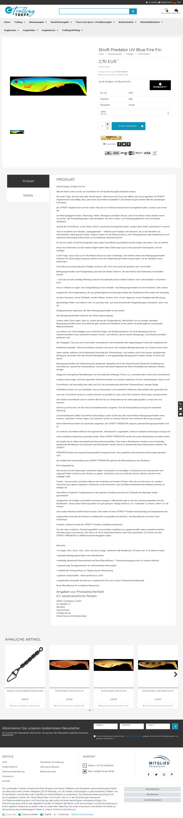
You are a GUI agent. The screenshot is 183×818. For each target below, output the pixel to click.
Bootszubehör (126, 22)
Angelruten (10, 30)
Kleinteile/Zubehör (150, 22)
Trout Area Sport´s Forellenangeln (94, 22)
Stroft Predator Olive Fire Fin (114, 691)
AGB (4, 762)
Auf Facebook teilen (119, 144)
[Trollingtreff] (18, 11)
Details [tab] (28, 195)
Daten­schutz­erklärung (13, 771)
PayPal (48, 814)
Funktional (63, 814)
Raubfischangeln (60, 22)
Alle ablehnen (152, 794)
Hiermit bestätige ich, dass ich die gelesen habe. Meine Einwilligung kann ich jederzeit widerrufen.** (137, 737)
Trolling (18, 22)
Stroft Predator (144, 54)
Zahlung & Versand (49, 767)
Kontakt (6, 781)
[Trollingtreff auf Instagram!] (164, 775)
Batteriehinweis (48, 771)
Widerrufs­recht (9, 767)
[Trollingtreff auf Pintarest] (172, 775)
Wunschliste (110, 144)
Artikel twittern (124, 144)
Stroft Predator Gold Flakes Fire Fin (158, 691)
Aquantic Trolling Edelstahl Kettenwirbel (25, 691)
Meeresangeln (37, 22)
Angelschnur (49, 30)
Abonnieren (175, 726)
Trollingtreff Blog (71, 30)
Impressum (8, 776)
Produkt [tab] (28, 181)
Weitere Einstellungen (82, 814)
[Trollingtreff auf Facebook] (148, 775)
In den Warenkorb (127, 126)
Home (7, 22)
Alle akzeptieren (152, 789)
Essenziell (11, 814)
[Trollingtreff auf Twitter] (156, 775)
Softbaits (130, 54)
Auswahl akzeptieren (152, 800)
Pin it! (128, 144)
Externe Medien (30, 814)
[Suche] (133, 11)
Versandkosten (121, 72)
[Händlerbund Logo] (160, 761)
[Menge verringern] (108, 128)
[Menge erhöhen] (108, 124)
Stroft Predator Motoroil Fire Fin (69, 691)
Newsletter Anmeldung (52, 762)
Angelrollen (29, 30)
